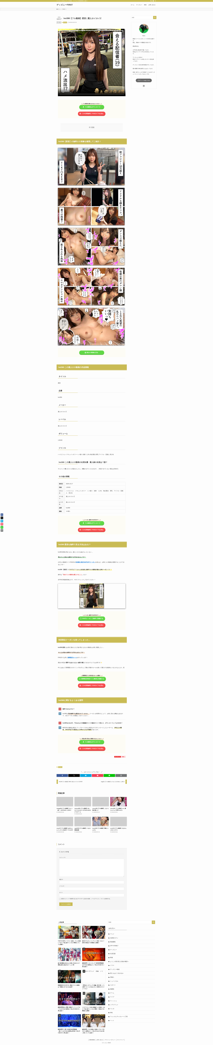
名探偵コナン (114, 938)
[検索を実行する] (154, 17)
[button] (62, 775)
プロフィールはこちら (144, 80)
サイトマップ (120, 1039)
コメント (62, 857)
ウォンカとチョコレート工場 (118, 1016)
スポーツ (112, 985)
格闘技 (112, 989)
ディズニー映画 (114, 969)
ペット (112, 1020)
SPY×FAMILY (114, 945)
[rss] (151, 1)
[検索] (155, 1)
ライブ (112, 997)
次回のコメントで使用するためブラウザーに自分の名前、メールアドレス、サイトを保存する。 (86, 898)
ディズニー (113, 949)
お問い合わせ (99, 1039)
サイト (61, 892)
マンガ (112, 1008)
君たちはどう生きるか (116, 973)
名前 (61, 879)
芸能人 (112, 977)
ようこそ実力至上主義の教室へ (119, 961)
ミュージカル (114, 981)
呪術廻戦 (112, 942)
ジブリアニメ (114, 1004)
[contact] (153, 1)
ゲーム (112, 993)
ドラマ (112, 965)
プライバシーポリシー (110, 1039)
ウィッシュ (113, 1001)
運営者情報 (92, 1039)
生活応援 (112, 953)
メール (61, 886)
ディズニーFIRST (65, 5)
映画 (111, 957)
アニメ (112, 934)
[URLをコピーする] (121, 775)
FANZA (65, 22)
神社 (111, 1012)
